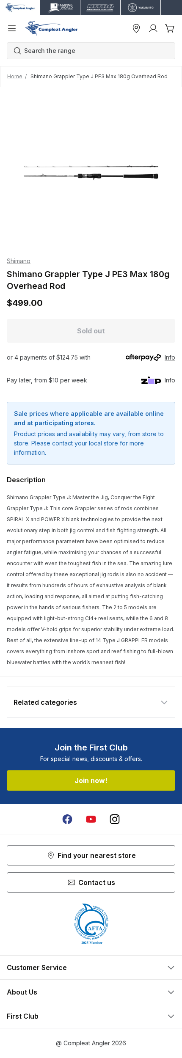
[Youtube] (91, 819)
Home (14, 76)
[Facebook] (67, 819)
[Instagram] (115, 819)
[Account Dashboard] (153, 28)
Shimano (18, 260)
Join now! (91, 780)
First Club (23, 1016)
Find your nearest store (97, 855)
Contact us (96, 882)
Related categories (45, 702)
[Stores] (136, 28)
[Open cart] (170, 28)
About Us (22, 992)
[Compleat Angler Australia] (51, 28)
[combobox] (95, 50)
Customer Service (37, 967)
